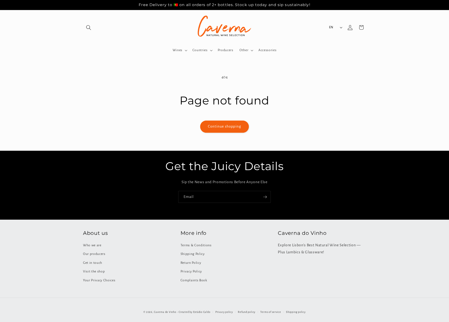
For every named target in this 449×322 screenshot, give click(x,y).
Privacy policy (224, 312)
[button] (88, 27)
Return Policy (191, 263)
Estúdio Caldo (201, 312)
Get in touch (92, 263)
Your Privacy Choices (99, 280)
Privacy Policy (191, 271)
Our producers (94, 254)
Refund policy (246, 312)
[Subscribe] (265, 197)
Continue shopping (224, 126)
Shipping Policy (193, 254)
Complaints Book (194, 280)
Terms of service (270, 312)
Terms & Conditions (196, 245)
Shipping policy (296, 312)
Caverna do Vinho (165, 312)
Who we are (92, 245)
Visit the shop (94, 271)
